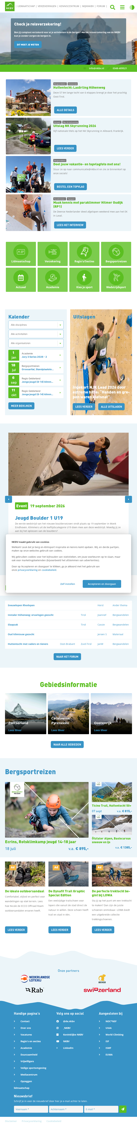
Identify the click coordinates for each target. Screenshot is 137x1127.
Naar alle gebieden (67, 744)
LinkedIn (68, 1048)
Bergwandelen (60, 84)
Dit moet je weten (28, 44)
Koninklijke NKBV (73, 1034)
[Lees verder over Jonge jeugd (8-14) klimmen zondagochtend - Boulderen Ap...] (58, 380)
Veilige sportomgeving (33, 1068)
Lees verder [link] (65, 148)
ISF (107, 1041)
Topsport (71, 199)
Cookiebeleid (53, 1121)
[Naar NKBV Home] (10, 6)
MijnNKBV (88, 6)
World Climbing (114, 1034)
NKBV (66, 1041)
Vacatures (26, 1034)
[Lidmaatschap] (21, 254)
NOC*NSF (111, 1021)
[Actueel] (21, 280)
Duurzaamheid (29, 1054)
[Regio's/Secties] (84, 254)
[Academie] (53, 280)
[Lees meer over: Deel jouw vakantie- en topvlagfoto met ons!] (28, 174)
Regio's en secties (31, 1041)
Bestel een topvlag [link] (70, 186)
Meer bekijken (21, 406)
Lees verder (83, 406)
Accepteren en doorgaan (102, 583)
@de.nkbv (69, 1021)
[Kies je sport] (84, 280)
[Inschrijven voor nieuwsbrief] (122, 1109)
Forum (101, 6)
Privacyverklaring (32, 1121)
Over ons (26, 1028)
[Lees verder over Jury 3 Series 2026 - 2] (58, 355)
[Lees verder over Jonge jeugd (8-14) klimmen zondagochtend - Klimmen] (58, 392)
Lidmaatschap (26, 6)
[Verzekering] (53, 254)
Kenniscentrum (69, 6)
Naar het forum (67, 656)
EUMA (109, 1054)
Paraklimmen (59, 199)
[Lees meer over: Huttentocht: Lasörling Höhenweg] (28, 97)
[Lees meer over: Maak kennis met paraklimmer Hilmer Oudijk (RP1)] (28, 212)
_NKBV (67, 1028)
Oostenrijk (72, 84)
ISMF (108, 1048)
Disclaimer (11, 1121)
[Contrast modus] (132, 7)
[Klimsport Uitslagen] (101, 362)
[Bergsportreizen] (116, 254)
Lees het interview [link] (70, 225)
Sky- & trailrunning (70, 122)
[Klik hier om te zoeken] (113, 7)
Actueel (57, 122)
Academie (26, 1048)
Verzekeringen (47, 6)
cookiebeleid (49, 570)
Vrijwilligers (27, 1061)
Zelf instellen (67, 583)
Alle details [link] (65, 110)
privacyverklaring (28, 570)
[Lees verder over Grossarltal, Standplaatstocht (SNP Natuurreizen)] (58, 367)
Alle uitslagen (111, 406)
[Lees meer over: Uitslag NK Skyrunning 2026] (28, 136)
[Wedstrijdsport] (116, 280)
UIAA (109, 1028)
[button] (122, 7)
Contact (25, 1021)
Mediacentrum (29, 1074)
